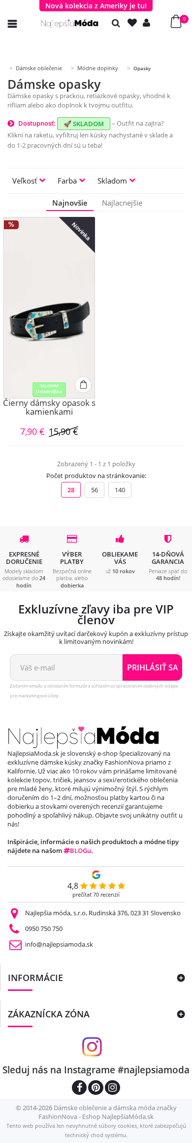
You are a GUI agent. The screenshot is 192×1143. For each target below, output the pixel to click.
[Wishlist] (134, 22)
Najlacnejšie (122, 203)
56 (94, 489)
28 (70, 489)
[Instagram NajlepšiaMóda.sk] (112, 1089)
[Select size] (83, 384)
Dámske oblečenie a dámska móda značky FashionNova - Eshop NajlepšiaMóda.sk (107, 1112)
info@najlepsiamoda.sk (59, 944)
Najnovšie (70, 203)
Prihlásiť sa (152, 667)
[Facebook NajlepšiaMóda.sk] (79, 1089)
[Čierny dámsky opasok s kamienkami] (49, 307)
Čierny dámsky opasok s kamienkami (49, 408)
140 (120, 489)
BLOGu (80, 850)
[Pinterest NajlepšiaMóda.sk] (95, 1089)
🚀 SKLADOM (84, 123)
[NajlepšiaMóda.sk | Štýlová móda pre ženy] (69, 24)
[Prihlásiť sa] (149, 22)
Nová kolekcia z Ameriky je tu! (96, 5)
